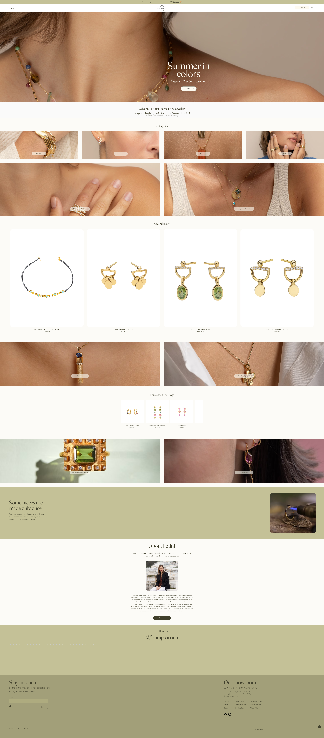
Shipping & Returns (256, 701)
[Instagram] (229, 714)
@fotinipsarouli (162, 637)
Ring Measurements (241, 704)
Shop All (226, 701)
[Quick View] (132, 411)
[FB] (225, 714)
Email (11, 697)
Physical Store (239, 701)
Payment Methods (255, 704)
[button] (13, 8)
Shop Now (176, 2)
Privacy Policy (254, 708)
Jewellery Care (239, 708)
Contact (226, 708)
